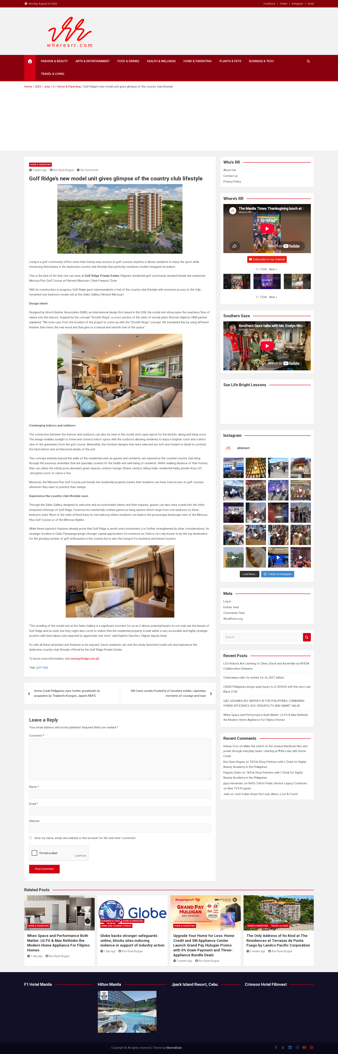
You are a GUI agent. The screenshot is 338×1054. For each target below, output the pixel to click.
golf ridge (42, 667)
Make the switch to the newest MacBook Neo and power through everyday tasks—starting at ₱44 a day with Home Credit (265, 751)
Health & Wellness (161, 61)
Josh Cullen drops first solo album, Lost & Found (266, 794)
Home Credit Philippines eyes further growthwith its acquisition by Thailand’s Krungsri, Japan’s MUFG (67, 693)
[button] (273, 269)
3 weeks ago (257, 951)
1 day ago (37, 956)
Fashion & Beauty (54, 61)
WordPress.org (233, 619)
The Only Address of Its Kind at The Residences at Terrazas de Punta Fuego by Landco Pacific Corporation (278, 940)
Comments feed (234, 613)
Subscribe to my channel (269, 259)
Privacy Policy (232, 181)
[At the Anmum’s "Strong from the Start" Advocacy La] (278, 490)
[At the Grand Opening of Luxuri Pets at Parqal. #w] (233, 535)
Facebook (269, 3)
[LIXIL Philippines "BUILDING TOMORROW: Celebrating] (256, 512)
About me (229, 170)
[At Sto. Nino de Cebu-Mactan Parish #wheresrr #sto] (256, 468)
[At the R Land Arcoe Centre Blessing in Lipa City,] (233, 490)
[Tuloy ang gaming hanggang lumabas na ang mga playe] (300, 512)
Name (34, 787)
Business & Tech (261, 61)
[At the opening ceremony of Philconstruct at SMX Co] (233, 468)
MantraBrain (174, 1048)
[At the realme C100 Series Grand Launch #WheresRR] (233, 512)
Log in (227, 601)
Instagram (297, 3)
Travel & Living (52, 74)
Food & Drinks (128, 61)
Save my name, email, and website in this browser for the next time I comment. (85, 838)
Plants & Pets (230, 61)
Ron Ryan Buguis (63, 170)
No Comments (89, 170)
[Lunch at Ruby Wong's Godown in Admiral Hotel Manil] (256, 490)
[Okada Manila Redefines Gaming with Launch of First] (300, 557)
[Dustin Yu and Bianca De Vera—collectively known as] (300, 535)
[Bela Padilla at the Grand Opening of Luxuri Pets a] (278, 535)
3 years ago (40, 170)
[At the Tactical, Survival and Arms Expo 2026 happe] (300, 490)
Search (307, 637)
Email (311, 3)
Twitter (283, 3)
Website (34, 821)
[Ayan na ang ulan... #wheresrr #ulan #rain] (233, 557)
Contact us (230, 176)
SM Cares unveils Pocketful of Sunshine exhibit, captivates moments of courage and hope (168, 693)
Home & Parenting (197, 61)
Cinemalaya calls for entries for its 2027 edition (253, 677)
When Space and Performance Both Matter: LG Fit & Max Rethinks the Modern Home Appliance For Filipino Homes (58, 942)
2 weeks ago (184, 960)
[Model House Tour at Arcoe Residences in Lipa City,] (300, 468)
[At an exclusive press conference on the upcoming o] (278, 557)
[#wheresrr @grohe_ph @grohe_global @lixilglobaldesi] (278, 512)
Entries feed (231, 607)
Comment (36, 735)
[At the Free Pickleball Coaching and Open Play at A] (278, 468)
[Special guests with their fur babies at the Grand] (256, 535)
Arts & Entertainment (93, 61)
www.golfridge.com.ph (85, 658)
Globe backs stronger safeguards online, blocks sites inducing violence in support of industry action (132, 940)
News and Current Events (116, 926)
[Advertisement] (169, 118)
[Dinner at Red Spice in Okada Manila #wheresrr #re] (256, 557)
